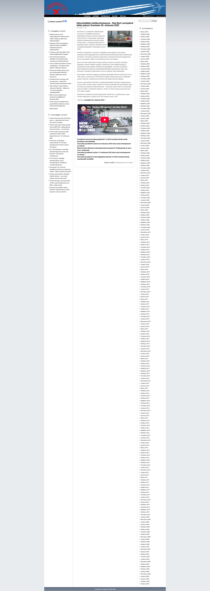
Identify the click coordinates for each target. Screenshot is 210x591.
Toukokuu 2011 (145, 485)
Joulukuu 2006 (145, 559)
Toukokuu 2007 (145, 556)
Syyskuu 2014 (145, 386)
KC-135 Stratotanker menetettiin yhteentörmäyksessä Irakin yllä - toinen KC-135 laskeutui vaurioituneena (59, 152)
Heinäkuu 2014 (145, 391)
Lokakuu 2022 (145, 145)
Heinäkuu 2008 (145, 542)
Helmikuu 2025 (145, 76)
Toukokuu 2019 (145, 247)
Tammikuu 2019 (145, 257)
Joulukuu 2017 (145, 289)
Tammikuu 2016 (145, 346)
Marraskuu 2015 (145, 351)
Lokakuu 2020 (145, 205)
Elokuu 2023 (144, 121)
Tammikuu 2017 (145, 316)
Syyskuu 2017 (145, 296)
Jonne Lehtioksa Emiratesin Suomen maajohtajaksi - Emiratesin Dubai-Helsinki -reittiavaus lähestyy (60, 65)
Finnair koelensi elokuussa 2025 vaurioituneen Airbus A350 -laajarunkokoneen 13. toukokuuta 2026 (59, 135)
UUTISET (96, 16)
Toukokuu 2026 (145, 39)
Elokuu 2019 (144, 239)
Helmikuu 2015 (145, 373)
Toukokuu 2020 (145, 217)
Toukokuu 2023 (145, 128)
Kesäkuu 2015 (145, 363)
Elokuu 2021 (144, 180)
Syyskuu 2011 (145, 475)
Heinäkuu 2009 (145, 527)
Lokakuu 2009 (145, 522)
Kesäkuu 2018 (145, 274)
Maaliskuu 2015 (145, 371)
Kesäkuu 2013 (145, 423)
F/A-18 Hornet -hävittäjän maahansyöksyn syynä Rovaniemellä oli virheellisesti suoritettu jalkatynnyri (58, 161)
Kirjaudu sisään (109, 162)
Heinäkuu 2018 (145, 272)
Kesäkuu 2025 (145, 66)
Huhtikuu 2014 (145, 398)
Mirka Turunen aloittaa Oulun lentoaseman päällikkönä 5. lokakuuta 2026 (58, 97)
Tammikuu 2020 (145, 227)
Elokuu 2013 (144, 418)
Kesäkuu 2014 (145, 393)
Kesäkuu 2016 (145, 334)
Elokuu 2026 (144, 32)
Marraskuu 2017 (145, 292)
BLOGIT (115, 16)
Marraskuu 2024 (145, 84)
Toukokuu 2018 (145, 277)
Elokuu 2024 (144, 91)
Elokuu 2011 (144, 477)
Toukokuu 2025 (145, 69)
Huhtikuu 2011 (145, 487)
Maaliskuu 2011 (145, 490)
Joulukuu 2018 (145, 259)
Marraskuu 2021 (145, 173)
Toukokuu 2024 (145, 98)
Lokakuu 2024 (145, 86)
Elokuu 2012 (144, 447)
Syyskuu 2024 (145, 89)
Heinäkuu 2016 (145, 331)
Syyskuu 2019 (145, 237)
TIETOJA (123, 16)
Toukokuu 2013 (145, 425)
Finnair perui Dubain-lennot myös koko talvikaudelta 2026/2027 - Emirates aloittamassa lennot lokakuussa (59, 73)
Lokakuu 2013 (145, 413)
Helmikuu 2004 (145, 569)
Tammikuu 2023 (145, 138)
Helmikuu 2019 (145, 254)
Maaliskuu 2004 (145, 566)
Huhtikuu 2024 (145, 101)
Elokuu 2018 (144, 269)
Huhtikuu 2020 (145, 220)
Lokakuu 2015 (145, 353)
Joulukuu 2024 (145, 81)
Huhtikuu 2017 (145, 309)
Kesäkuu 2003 (145, 584)
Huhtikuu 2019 (145, 249)
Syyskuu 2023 (145, 118)
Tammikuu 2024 (145, 108)
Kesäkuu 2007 (145, 554)
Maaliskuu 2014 (145, 401)
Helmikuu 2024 (145, 106)
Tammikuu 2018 (145, 287)
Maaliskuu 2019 (145, 252)
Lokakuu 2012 (145, 443)
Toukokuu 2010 (145, 507)
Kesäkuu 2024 (145, 96)
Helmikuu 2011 (145, 492)
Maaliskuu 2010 (145, 509)
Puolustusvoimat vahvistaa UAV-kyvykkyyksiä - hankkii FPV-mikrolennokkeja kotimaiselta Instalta (60, 81)
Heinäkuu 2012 (145, 450)
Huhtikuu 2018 (145, 279)
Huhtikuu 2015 (145, 368)
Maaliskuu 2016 (145, 341)
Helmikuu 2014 (145, 403)
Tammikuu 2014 (145, 405)
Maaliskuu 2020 (145, 222)
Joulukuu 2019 (145, 230)
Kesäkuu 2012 (145, 452)
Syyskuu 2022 (145, 148)
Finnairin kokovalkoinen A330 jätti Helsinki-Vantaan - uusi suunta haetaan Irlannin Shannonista (59, 176)
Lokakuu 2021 (145, 175)
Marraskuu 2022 (145, 143)
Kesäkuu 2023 (145, 126)
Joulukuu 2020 (145, 200)
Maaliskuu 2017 (145, 311)
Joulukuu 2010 (145, 497)
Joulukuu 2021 (145, 170)
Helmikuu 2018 (145, 284)
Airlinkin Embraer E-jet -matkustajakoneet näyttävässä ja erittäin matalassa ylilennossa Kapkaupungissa (59, 37)
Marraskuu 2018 (145, 262)
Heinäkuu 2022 (145, 153)
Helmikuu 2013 (145, 433)
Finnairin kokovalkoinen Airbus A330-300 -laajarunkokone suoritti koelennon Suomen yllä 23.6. (59, 189)
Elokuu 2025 (144, 61)
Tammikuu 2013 (145, 435)
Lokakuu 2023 (145, 116)
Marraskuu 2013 (145, 410)
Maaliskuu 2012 (145, 460)
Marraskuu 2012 (145, 440)
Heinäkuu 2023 (145, 123)
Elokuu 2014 (144, 388)
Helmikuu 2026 (145, 46)
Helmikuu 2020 (145, 225)
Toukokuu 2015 (145, 366)
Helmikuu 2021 (145, 195)
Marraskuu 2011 (145, 470)
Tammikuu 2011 (145, 495)
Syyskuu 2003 (145, 579)
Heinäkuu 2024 (145, 93)
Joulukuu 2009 (145, 517)
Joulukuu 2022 (145, 141)
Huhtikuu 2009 (145, 534)
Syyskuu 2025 (145, 59)
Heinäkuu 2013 (145, 420)
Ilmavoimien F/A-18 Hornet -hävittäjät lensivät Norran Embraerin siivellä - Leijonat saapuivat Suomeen (60, 169)
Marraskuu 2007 (145, 549)
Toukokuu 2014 (145, 396)
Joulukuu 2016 (145, 319)
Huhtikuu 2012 (145, 457)
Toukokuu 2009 (145, 532)
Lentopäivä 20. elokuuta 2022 (94, 100)
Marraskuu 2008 (145, 537)
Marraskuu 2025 (145, 54)
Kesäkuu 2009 (145, 529)
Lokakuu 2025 (145, 56)
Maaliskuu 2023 (145, 133)
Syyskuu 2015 (145, 356)
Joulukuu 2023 (145, 111)
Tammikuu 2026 (145, 49)
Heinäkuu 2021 (145, 183)
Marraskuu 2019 (145, 232)
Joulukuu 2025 (145, 51)
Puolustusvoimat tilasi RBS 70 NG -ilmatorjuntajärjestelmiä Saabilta (60, 53)
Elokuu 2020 (144, 210)
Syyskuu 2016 (145, 326)
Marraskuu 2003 (145, 574)
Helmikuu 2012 (145, 462)
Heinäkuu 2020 (145, 212)
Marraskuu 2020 (145, 202)
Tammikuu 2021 (145, 198)
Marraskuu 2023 (145, 113)
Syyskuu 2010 (145, 502)
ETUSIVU (87, 16)
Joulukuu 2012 (145, 438)
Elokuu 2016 (144, 329)
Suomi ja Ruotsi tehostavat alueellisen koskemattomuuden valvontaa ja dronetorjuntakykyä (59, 59)
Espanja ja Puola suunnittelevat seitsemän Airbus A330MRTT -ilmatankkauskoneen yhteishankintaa (59, 46)
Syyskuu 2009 (145, 524)
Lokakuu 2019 (145, 235)
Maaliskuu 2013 (145, 430)
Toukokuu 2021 (145, 188)
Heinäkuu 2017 (145, 301)
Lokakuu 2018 (145, 264)
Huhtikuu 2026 (145, 41)
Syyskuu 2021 (145, 178)
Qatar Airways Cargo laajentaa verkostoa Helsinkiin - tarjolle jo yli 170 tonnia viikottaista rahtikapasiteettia (60, 89)
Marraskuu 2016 (145, 321)
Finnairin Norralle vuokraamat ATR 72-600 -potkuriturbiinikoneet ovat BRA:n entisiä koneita (60, 183)
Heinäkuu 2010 (145, 504)
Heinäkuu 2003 (145, 581)
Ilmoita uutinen (53, 108)
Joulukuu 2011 (145, 467)
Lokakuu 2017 (145, 294)
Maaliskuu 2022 (145, 163)
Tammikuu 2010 (145, 514)
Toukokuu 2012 (145, 455)
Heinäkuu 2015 (145, 361)
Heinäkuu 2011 (145, 480)
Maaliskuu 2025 (145, 74)
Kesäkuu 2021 (145, 185)
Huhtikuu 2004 (145, 564)
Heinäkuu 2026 (145, 34)
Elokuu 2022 (144, 150)
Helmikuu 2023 (145, 136)
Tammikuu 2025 (145, 79)
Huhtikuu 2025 (145, 71)
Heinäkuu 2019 (145, 242)
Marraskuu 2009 (145, 519)
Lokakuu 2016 (145, 324)
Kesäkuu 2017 (145, 304)
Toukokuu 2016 (145, 336)
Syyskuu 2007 (145, 552)
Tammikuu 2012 (145, 465)
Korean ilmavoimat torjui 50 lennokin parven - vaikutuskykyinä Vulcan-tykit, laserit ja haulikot (60, 120)
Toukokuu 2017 (145, 306)
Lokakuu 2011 (145, 472)
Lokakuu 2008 (145, 539)
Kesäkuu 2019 (145, 244)
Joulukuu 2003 (145, 571)
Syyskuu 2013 (145, 415)
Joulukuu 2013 (145, 408)
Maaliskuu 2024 (145, 103)
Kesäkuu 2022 (145, 155)
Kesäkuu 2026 (145, 36)
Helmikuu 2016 (145, 344)
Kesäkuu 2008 (145, 544)
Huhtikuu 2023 (145, 131)
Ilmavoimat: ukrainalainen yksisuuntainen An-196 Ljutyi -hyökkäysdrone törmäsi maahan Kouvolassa (59, 143)
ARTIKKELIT (105, 16)
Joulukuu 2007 (145, 547)
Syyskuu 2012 (145, 445)
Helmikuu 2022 (145, 165)
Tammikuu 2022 (145, 168)
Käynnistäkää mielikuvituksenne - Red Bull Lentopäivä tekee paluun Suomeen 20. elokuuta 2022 (105, 24)
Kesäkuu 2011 (145, 482)
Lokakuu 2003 (145, 576)
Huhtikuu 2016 (145, 339)
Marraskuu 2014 (145, 381)
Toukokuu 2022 (145, 158)
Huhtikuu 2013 (145, 428)
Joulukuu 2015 (145, 349)
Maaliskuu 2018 (145, 282)
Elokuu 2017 (144, 299)
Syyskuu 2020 (145, 207)
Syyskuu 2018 (145, 267)
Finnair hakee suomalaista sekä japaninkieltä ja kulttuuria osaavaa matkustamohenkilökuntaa (59, 104)
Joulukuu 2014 (145, 378)
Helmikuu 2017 (145, 314)
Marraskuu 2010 (145, 500)
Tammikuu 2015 (145, 376)
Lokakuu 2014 (145, 383)
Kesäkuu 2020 (145, 215)
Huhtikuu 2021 (145, 190)
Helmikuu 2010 (145, 512)
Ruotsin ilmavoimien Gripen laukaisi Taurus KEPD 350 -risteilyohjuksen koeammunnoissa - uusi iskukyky (60, 127)
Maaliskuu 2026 (145, 44)
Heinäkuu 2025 (145, 64)
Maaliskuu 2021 (145, 193)
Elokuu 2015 (144, 358)
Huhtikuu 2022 (145, 160)
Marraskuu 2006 (145, 561)
